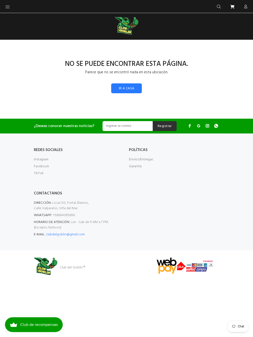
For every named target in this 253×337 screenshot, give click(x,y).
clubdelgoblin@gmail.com (65, 234)
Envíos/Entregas (141, 159)
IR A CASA (126, 88)
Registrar (165, 126)
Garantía (135, 166)
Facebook (41, 166)
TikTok (39, 173)
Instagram (41, 159)
